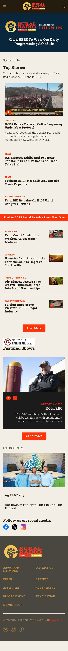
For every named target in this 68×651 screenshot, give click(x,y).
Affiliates (11, 587)
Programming (14, 596)
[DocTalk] (34, 374)
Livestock (10, 120)
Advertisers (45, 587)
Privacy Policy (55, 620)
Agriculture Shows (51, 403)
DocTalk (53, 408)
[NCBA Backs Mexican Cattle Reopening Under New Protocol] (34, 99)
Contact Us (44, 567)
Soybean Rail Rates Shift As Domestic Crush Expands (32, 182)
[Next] (15, 398)
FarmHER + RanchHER (16, 277)
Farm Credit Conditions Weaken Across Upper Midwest (22, 238)
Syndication (45, 596)
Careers (42, 579)
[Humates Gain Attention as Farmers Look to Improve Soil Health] (56, 258)
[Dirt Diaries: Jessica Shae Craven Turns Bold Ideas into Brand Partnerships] (56, 281)
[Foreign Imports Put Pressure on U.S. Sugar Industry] (56, 304)
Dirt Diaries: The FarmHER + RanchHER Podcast (33, 506)
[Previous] (8, 398)
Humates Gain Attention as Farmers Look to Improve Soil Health (25, 261)
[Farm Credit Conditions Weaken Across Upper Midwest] (56, 234)
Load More (34, 328)
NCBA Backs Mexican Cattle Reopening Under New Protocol (33, 125)
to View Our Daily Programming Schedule (34, 41)
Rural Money (12, 231)
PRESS (7, 579)
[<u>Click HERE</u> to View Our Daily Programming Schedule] (34, 26)
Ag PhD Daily (15, 495)
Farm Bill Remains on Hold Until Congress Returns (29, 202)
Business (10, 254)
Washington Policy (15, 196)
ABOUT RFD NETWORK (11, 569)
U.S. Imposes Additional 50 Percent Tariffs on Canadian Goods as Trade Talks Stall (31, 161)
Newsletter (12, 604)
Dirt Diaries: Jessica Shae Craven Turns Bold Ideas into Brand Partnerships (23, 285)
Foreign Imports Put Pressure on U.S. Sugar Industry (21, 308)
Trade (8, 154)
